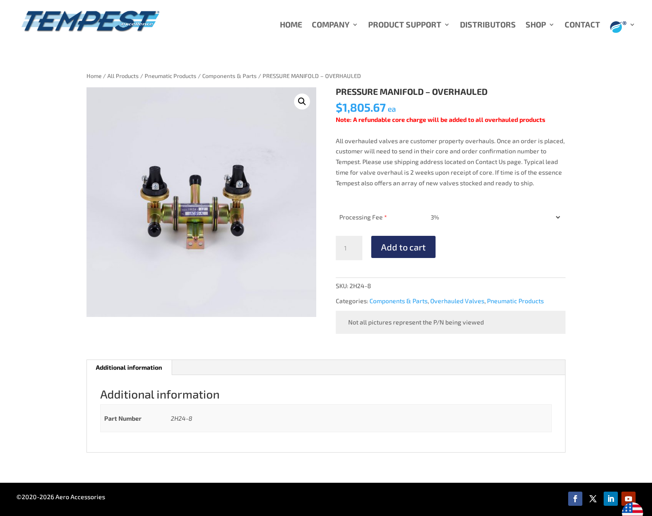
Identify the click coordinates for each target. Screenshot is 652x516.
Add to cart (403, 247)
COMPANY (331, 25)
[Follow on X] (593, 499)
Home (94, 75)
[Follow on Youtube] (628, 499)
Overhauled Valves (457, 301)
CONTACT (582, 25)
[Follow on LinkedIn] (611, 499)
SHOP (536, 25)
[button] (302, 101)
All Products (123, 75)
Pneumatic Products (170, 75)
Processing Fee (363, 217)
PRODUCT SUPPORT (404, 25)
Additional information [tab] (129, 367)
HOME (291, 25)
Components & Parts (229, 75)
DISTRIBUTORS (488, 25)
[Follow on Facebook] (575, 499)
